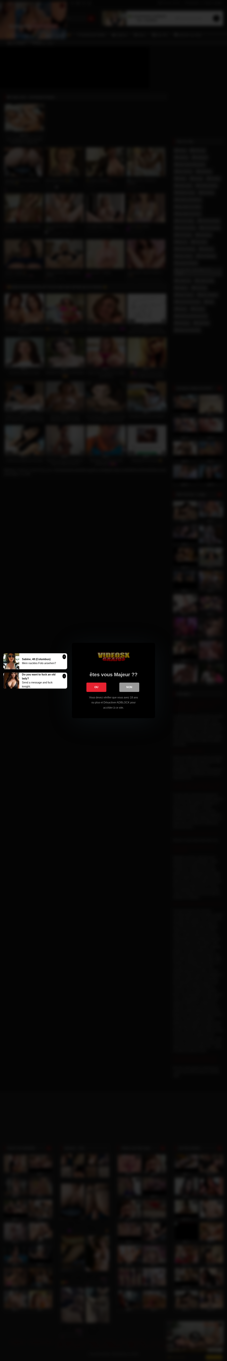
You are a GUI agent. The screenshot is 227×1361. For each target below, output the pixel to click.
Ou (96, 687)
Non (129, 687)
